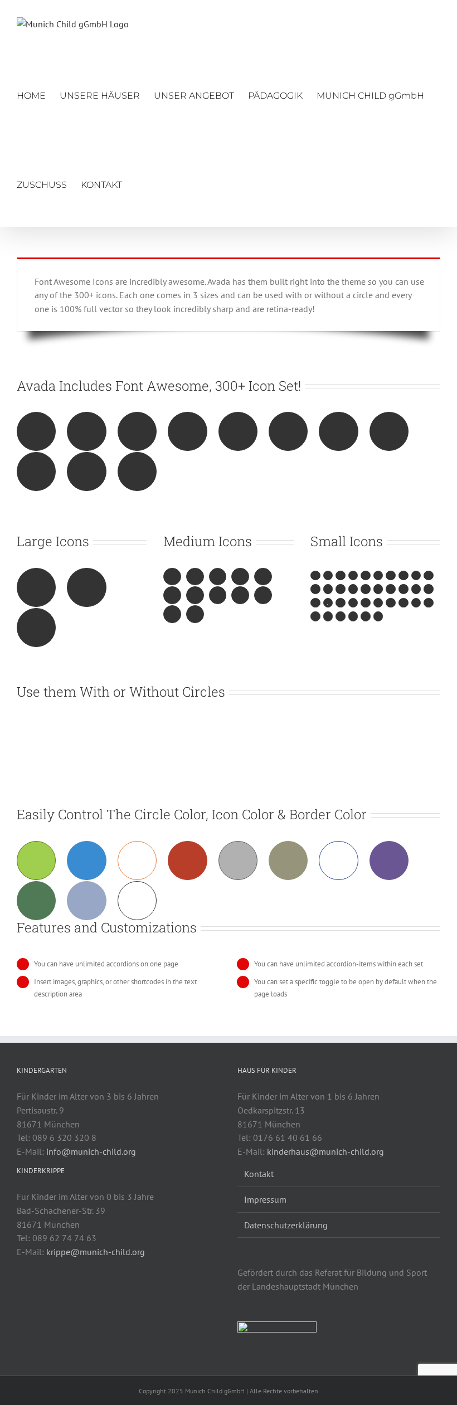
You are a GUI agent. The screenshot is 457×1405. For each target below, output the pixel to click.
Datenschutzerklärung (286, 1225)
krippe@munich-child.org (95, 1251)
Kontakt (259, 1173)
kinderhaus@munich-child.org (325, 1151)
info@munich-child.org (91, 1151)
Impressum (265, 1199)
